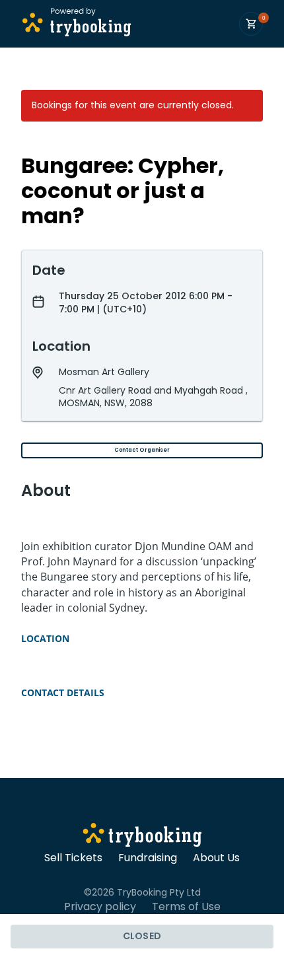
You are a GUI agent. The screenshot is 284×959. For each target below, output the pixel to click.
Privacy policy (100, 907)
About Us (216, 858)
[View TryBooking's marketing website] (142, 837)
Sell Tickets (73, 858)
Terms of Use (186, 907)
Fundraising (147, 858)
